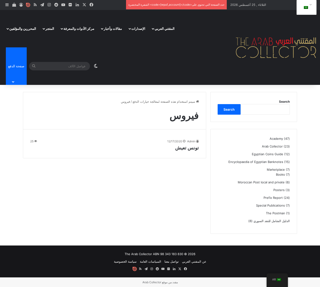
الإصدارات (138, 28)
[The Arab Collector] (276, 47)
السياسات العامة (150, 261)
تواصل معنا (171, 261)
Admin (191, 141)
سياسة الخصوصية (125, 261)
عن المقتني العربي (194, 261)
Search (284, 101)
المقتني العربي (165, 28)
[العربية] (306, 7)
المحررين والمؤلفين (22, 28)
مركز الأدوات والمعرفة (78, 28)
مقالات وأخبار (113, 28)
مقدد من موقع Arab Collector (160, 282)
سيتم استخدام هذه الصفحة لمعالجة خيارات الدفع (164, 101)
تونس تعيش (187, 148)
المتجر (49, 28)
